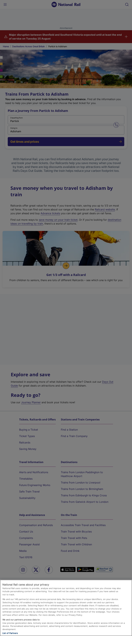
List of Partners (10, 633)
